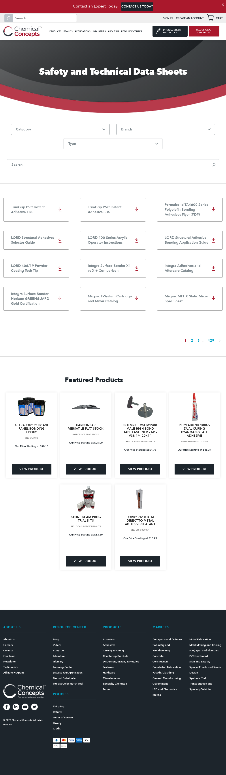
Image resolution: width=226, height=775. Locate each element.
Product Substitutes (64, 678)
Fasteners (108, 667)
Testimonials (10, 667)
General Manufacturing (167, 678)
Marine (157, 695)
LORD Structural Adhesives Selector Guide (32, 240)
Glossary (58, 661)
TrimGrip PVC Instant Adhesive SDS (104, 209)
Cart (219, 18)
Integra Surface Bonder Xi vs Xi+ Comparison (109, 268)
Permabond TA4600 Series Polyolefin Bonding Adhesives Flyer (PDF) (186, 209)
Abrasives (109, 639)
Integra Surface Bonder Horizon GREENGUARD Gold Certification (30, 298)
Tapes (106, 689)
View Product (31, 469)
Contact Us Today (137, 6)
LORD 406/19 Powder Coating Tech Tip (29, 268)
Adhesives (109, 645)
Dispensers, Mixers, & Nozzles (121, 661)
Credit (56, 728)
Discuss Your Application (68, 672)
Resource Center (131, 31)
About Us (113, 31)
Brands (68, 31)
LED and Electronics (165, 689)
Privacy (57, 723)
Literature (59, 656)
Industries (99, 31)
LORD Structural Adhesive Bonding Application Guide (186, 240)
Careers (8, 645)
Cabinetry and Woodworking (161, 647)
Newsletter (10, 661)
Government (160, 683)
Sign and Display (199, 661)
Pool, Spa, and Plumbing (204, 650)
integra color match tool (172, 31)
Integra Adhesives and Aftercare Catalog (183, 268)
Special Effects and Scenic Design (205, 669)
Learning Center (63, 667)
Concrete (158, 656)
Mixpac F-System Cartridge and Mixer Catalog (110, 299)
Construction (160, 661)
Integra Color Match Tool (68, 683)
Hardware (109, 672)
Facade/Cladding (163, 672)
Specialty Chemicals (115, 683)
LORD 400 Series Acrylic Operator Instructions (107, 240)
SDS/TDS (58, 650)
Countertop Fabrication (167, 667)
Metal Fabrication (200, 639)
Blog (56, 639)
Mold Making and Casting (205, 645)
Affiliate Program (13, 672)
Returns (57, 712)
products (55, 31)
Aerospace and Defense (167, 639)
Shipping (58, 706)
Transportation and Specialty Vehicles (201, 686)
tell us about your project (204, 31)
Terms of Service (63, 717)
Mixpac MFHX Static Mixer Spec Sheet (186, 299)
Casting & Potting (113, 650)
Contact (8, 650)
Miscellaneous (111, 678)
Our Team (9, 656)
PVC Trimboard (198, 656)
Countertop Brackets (115, 656)
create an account (190, 18)
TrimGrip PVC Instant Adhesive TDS (28, 209)
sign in (168, 18)
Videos (57, 645)
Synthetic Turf (197, 678)
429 (211, 340)
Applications (82, 31)
